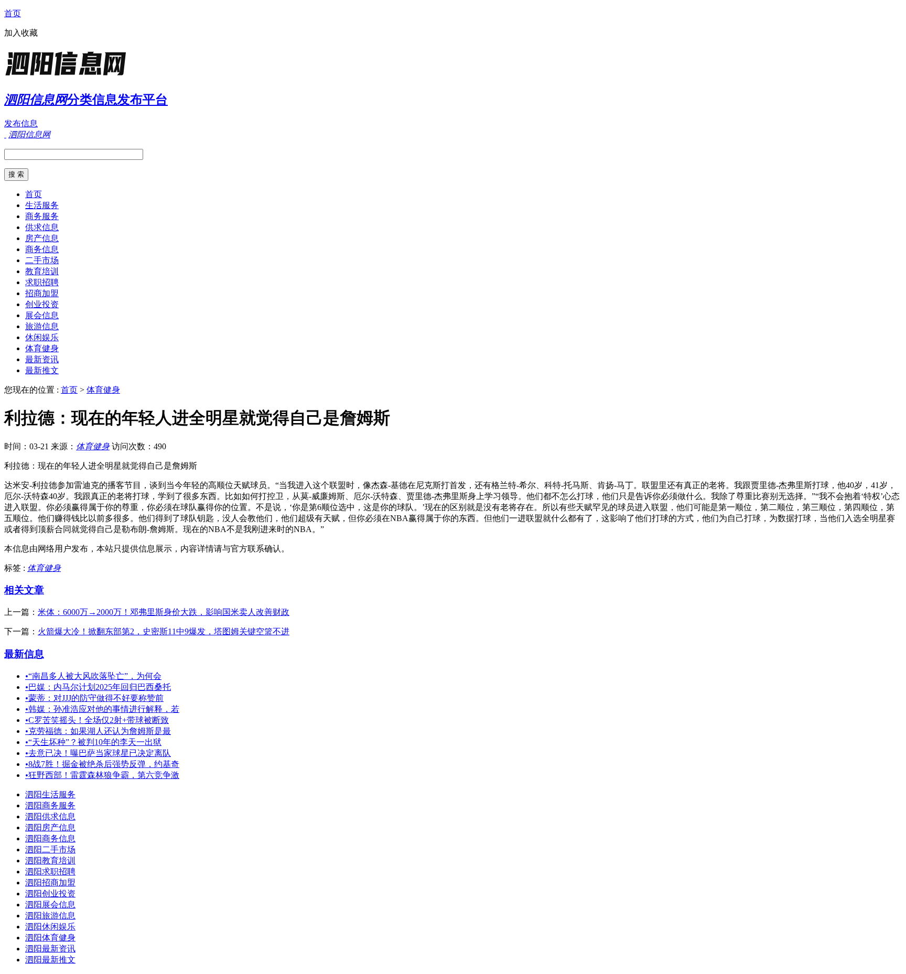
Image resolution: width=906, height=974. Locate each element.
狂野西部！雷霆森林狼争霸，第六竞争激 (102, 775)
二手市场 (42, 260)
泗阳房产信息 (50, 827)
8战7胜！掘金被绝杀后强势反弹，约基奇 (102, 764)
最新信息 (24, 653)
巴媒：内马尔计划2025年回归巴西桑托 (98, 687)
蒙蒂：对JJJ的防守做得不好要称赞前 (94, 698)
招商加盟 (42, 293)
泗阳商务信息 (50, 838)
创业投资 (42, 304)
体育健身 (42, 348)
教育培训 (42, 271)
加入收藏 (21, 32)
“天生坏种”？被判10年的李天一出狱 (93, 742)
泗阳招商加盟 (50, 882)
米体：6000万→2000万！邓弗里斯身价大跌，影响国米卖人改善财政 (163, 612)
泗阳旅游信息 (50, 915)
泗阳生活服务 (50, 794)
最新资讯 (42, 359)
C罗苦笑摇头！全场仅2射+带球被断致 (97, 720)
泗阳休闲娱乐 (50, 926)
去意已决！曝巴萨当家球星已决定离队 (98, 753)
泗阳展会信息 (50, 904)
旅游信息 (42, 326)
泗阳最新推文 (50, 959)
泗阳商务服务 (50, 805)
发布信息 (21, 123)
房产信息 (42, 238)
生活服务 (42, 205)
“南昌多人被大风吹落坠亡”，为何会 (93, 676)
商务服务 (42, 216)
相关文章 (24, 590)
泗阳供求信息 (50, 816)
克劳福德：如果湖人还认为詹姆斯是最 (98, 731)
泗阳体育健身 (50, 937)
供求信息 (42, 227)
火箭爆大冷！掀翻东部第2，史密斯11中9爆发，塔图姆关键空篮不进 (163, 631)
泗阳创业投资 (50, 893)
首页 (12, 13)
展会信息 (42, 315)
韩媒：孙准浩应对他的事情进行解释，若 (102, 709)
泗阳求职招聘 (50, 871)
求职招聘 (42, 282)
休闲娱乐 (42, 337)
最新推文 (42, 370)
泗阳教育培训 (50, 860)
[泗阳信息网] (69, 75)
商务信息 (42, 249)
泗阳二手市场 (50, 849)
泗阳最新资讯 (50, 948)
